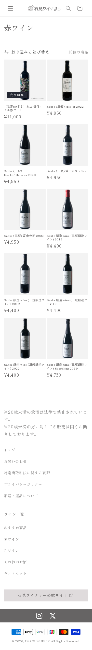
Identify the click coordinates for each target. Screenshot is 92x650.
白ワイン (11, 550)
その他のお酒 (15, 561)
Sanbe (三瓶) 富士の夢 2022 (67, 171)
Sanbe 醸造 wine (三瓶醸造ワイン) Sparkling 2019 (67, 366)
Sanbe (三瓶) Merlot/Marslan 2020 (20, 172)
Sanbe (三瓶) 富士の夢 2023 (24, 235)
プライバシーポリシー (23, 484)
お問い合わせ (15, 461)
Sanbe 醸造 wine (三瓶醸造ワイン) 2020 (67, 302)
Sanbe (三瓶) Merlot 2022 (65, 106)
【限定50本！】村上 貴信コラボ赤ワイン (23, 108)
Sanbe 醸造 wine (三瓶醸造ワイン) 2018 (67, 237)
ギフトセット (15, 573)
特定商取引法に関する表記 (27, 472)
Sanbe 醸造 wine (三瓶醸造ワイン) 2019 (24, 302)
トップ (9, 449)
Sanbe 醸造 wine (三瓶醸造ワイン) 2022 (24, 366)
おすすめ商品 (15, 527)
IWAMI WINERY (37, 641)
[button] (10, 8)
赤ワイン (11, 539)
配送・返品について (21, 495)
